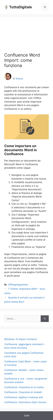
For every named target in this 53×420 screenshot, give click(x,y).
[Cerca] (45, 318)
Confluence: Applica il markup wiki (23, 397)
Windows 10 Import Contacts (20, 339)
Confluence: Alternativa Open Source (25, 402)
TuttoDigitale (20, 7)
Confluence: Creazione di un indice (24, 387)
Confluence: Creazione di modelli (23, 392)
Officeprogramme (18, 284)
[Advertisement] (26, 37)
